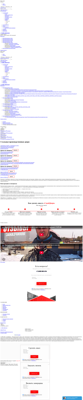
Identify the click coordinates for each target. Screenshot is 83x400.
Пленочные (11, 43)
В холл (65, 93)
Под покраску (60, 91)
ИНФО (6, 71)
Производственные (31, 93)
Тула (3, 3)
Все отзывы (2, 262)
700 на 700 (14, 106)
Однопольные (16, 44)
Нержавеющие (22, 92)
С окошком (45, 91)
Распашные (18, 46)
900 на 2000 (49, 95)
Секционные (12, 99)
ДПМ (48, 91)
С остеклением (13, 90)
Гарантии (7, 70)
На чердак (53, 93)
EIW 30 (20, 89)
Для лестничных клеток (46, 93)
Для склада (25, 93)
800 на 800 (18, 106)
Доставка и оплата (8, 16)
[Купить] (11, 177)
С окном (12, 47)
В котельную (69, 93)
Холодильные (12, 45)
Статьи (7, 22)
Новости (4, 308)
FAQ (6, 23)
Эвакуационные (38, 93)
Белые (51, 91)
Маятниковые (13, 46)
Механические (18, 101)
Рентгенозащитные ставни (22, 117)
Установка (7, 17)
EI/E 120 (14, 104)
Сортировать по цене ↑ (14, 145)
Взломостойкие (68, 91)
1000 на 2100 (20, 95)
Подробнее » (42, 289)
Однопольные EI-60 (32, 89)
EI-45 (27, 89)
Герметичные (31, 90)
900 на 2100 (54, 95)
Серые (64, 91)
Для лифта (21, 93)
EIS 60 (14, 89)
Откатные (17, 99)
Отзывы (4, 319)
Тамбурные (12, 93)
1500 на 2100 (34, 95)
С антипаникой (24, 91)
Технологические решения (10, 27)
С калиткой (12, 101)
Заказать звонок (3, 50)
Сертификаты (5, 309)
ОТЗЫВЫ (4, 80)
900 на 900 (23, 106)
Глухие (20, 47)
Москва (4, 4)
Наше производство (9, 14)
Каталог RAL (8, 72)
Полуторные (59, 95)
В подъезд (17, 93)
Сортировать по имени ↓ (5, 145)
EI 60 (12, 89)
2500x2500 (10, 100)
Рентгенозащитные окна (42, 117)
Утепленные (29, 91)
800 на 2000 (45, 95)
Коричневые (54, 91)
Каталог (3, 36)
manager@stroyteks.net (4, 58)
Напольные (17, 108)
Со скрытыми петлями (48, 90)
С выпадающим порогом (38, 90)
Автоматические (24, 101)
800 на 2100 (10, 95)
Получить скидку (3, 60)
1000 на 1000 (27, 106)
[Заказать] (15, 150)
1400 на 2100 (29, 95)
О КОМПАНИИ (5, 64)
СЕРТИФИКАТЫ (6, 76)
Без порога (26, 90)
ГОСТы (4, 77)
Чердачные (12, 108)
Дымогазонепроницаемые (15, 91)
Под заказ (25, 95)
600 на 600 (10, 106)
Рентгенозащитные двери (12, 117)
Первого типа (9, 96)
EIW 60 (17, 89)
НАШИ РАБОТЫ (6, 78)
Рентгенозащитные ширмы (32, 117)
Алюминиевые (16, 92)
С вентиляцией (35, 91)
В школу (13, 94)
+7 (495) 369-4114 (3, 327)
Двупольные (11, 44)
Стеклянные (16, 47)
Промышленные (13, 102)
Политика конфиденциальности (6, 331)
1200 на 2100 (15, 95)
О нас (6, 13)
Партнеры (7, 15)
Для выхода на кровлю (59, 93)
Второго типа (15, 96)
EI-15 (23, 89)
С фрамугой (40, 91)
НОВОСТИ (4, 81)
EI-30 (25, 89)
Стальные (15, 43)
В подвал (74, 93)
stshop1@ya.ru (3, 7)
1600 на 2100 (39, 95)
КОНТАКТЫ (5, 82)
